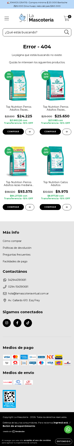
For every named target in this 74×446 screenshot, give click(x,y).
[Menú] (7, 18)
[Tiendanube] (14, 432)
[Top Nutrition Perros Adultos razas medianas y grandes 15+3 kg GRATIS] (29, 207)
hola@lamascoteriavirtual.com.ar (28, 293)
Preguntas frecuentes (16, 254)
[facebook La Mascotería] (17, 323)
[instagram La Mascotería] (7, 323)
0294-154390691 (18, 286)
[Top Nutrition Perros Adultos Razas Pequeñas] (29, 132)
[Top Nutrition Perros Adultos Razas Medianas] (66, 132)
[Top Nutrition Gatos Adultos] (66, 207)
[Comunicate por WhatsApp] (68, 429)
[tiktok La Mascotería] (28, 323)
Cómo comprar (12, 241)
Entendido (64, 441)
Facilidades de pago (15, 261)
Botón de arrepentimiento (19, 426)
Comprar (13, 131)
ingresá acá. (61, 422)
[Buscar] (67, 32)
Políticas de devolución (17, 247)
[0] (67, 19)
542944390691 (17, 280)
